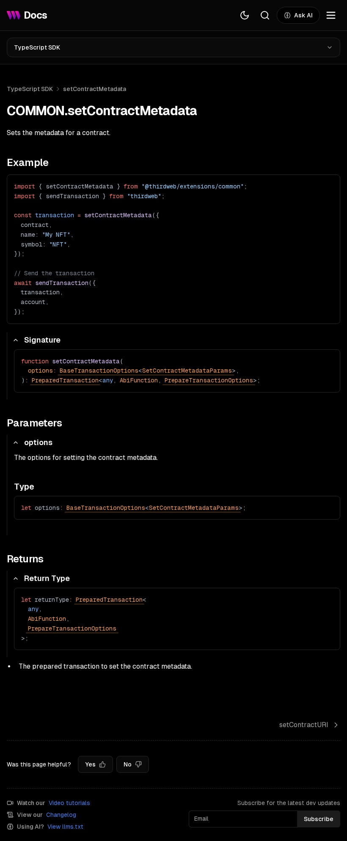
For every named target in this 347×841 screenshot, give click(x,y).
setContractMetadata (94, 89)
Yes (90, 764)
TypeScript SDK (37, 47)
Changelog (61, 814)
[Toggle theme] (244, 15)
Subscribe (318, 819)
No (128, 764)
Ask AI (303, 15)
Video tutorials (69, 803)
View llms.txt (65, 826)
